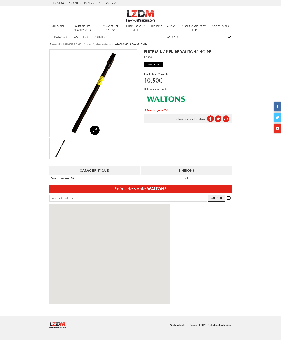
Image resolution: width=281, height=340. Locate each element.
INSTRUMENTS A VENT (72, 43)
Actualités (75, 2)
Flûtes (88, 43)
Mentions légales (178, 325)
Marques (79, 36)
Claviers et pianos (110, 28)
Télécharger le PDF (157, 110)
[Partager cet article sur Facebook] (210, 118)
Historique (59, 2)
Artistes (99, 36)
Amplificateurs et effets (193, 28)
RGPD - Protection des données (216, 325)
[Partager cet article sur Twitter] (218, 118)
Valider (216, 198)
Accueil (56, 43)
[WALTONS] (166, 104)
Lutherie (156, 26)
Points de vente (93, 2)
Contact (111, 2)
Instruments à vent (135, 28)
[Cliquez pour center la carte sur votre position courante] (229, 198)
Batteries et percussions (82, 28)
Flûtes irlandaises (103, 43)
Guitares (58, 26)
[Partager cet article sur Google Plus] (226, 118)
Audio (171, 26)
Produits (59, 36)
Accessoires (220, 26)
